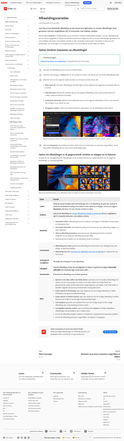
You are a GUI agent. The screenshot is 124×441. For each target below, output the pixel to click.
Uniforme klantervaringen (34, 403)
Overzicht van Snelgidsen (17, 184)
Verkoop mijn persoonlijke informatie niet (103, 437)
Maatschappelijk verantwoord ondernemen (112, 409)
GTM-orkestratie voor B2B (34, 408)
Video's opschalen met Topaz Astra (18, 173)
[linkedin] (29, 438)
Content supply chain (33, 400)
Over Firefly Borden (15, 72)
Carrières (105, 401)
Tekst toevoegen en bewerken (18, 93)
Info (104, 398)
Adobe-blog (106, 425)
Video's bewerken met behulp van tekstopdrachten (19, 179)
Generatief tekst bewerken (17, 152)
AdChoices (118, 437)
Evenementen (106, 404)
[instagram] (22, 438)
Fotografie (5, 400)
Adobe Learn (81, 404)
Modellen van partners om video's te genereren (19, 139)
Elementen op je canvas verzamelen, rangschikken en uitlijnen (18, 127)
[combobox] (90, 9)
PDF (4, 408)
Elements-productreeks (8, 413)
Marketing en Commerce (53, 2)
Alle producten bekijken (8, 419)
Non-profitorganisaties (58, 398)
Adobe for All (106, 422)
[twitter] (25, 438)
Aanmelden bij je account (109, 396)
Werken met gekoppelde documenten (17, 134)
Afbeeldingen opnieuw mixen (18, 89)
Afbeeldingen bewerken (16, 114)
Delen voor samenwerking (17, 105)
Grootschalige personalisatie (35, 398)
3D (3, 411)
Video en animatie (7, 406)
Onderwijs (55, 396)
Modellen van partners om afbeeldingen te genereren (17, 109)
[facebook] (18, 438)
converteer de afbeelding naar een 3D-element (87, 252)
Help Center (81, 396)
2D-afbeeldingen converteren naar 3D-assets (18, 156)
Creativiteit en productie (34, 406)
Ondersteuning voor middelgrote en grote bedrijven (87, 406)
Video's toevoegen (15, 118)
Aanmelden (118, 2)
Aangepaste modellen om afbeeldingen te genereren (17, 162)
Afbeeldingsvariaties (16, 122)
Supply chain (106, 414)
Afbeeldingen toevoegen (16, 85)
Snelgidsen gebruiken (16, 187)
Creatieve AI (6, 398)
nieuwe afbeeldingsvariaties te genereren (86, 213)
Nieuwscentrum (107, 406)
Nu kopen (87, 3)
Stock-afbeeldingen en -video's (10, 416)
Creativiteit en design (15, 2)
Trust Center (106, 417)
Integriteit (105, 419)
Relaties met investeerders (109, 412)
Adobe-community (82, 401)
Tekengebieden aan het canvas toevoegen (18, 80)
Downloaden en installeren (84, 398)
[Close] (90, 437)
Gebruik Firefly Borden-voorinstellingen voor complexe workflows (18, 146)
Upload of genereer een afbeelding (53, 61)
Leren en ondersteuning (72, 2)
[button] (110, 2)
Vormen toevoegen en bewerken (19, 97)
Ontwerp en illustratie (8, 403)
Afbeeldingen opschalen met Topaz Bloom (18, 167)
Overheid (55, 401)
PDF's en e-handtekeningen (33, 2)
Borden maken (14, 76)
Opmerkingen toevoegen (17, 101)
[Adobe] (4, 2)
